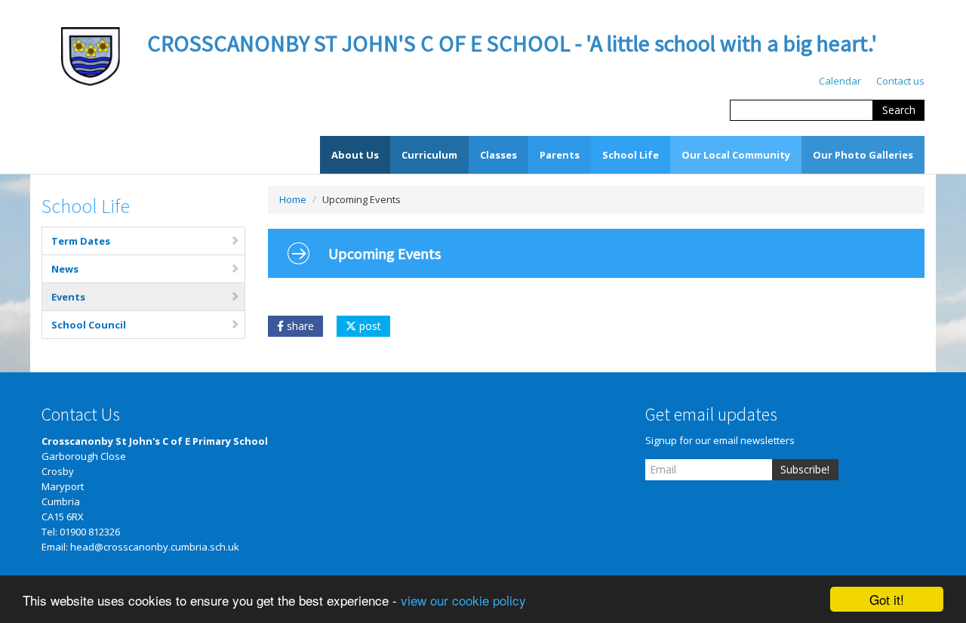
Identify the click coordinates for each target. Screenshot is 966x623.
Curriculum (429, 155)
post (368, 326)
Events (68, 297)
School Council (88, 325)
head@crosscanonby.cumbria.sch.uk (154, 547)
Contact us (900, 81)
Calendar (840, 81)
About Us (355, 155)
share (299, 326)
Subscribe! (804, 469)
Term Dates (80, 241)
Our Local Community (735, 155)
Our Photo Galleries (863, 155)
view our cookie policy (463, 600)
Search (898, 110)
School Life (630, 155)
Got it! (886, 599)
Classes (498, 155)
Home (292, 199)
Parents (560, 155)
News (64, 269)
